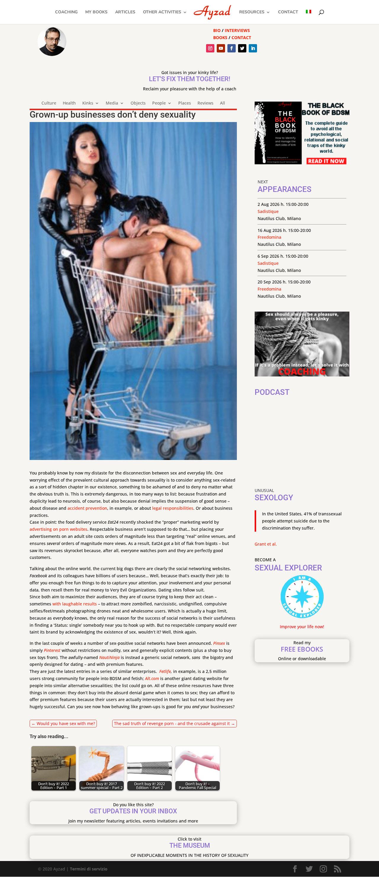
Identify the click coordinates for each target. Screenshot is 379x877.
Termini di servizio (88, 869)
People (159, 103)
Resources (251, 12)
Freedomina (269, 237)
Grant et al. (266, 544)
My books (96, 12)
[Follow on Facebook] (231, 48)
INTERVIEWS (237, 30)
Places (184, 103)
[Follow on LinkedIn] (253, 48)
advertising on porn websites (58, 529)
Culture (48, 103)
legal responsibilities (172, 508)
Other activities (162, 12)
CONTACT (241, 37)
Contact (288, 12)
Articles (125, 12)
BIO (217, 30)
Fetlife (165, 671)
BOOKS (220, 37)
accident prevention (87, 508)
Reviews (205, 103)
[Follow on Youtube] (221, 48)
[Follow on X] (242, 48)
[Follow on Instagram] (210, 48)
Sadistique (268, 211)
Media (112, 103)
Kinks (87, 103)
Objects (138, 103)
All (222, 103)
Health (69, 103)
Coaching (66, 12)
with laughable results (74, 604)
